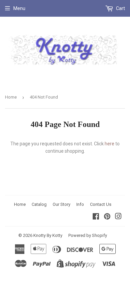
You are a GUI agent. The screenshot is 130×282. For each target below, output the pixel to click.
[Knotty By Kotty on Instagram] (118, 217)
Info (80, 204)
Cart (120, 8)
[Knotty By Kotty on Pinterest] (107, 217)
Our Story (61, 204)
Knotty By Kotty (47, 235)
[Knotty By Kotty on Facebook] (95, 217)
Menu (19, 8)
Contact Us (100, 204)
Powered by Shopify (87, 235)
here (109, 143)
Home (11, 97)
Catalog (39, 204)
